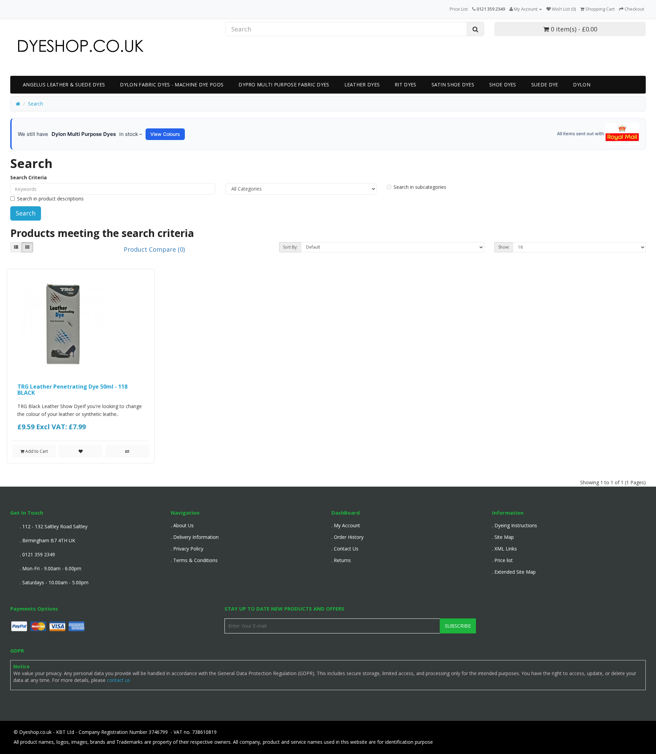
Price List (459, 9)
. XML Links (504, 548)
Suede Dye (544, 84)
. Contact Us (344, 548)
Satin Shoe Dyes (453, 84)
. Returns (341, 560)
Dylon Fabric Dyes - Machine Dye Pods (171, 84)
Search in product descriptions (50, 198)
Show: (503, 247)
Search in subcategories (420, 187)
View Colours (165, 134)
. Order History (347, 537)
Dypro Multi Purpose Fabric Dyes (283, 84)
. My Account (345, 525)
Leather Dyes (362, 84)
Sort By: (290, 247)
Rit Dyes (405, 84)
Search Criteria (28, 177)
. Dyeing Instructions (514, 525)
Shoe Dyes (502, 84)
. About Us (182, 525)
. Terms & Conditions (194, 560)
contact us (118, 680)
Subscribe (458, 626)
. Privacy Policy (187, 548)
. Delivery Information (195, 537)
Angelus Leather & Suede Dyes (64, 84)
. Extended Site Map (514, 572)
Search (35, 103)
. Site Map (503, 537)
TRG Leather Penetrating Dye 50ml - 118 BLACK (72, 389)
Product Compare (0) (154, 249)
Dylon (581, 84)
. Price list (502, 560)
